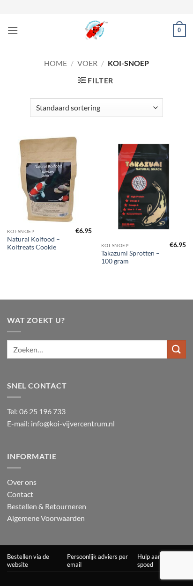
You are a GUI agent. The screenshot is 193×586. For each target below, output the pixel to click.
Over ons (22, 481)
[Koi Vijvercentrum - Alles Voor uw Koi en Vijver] (96, 30)
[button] (12, 30)
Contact (20, 494)
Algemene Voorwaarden (46, 517)
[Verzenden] (176, 349)
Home (55, 63)
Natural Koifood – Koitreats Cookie (33, 243)
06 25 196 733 (42, 411)
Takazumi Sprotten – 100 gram (130, 257)
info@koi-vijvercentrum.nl (73, 423)
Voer (87, 63)
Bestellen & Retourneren (46, 506)
